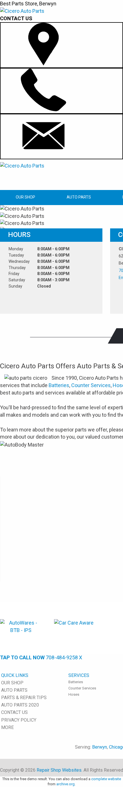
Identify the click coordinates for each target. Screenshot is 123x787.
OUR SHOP (25, 197)
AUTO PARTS (79, 197)
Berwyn (99, 747)
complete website (106, 779)
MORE (7, 727)
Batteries (59, 385)
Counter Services (91, 385)
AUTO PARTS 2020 (20, 705)
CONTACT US (14, 712)
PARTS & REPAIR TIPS (24, 697)
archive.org (65, 784)
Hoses (73, 694)
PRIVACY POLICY (18, 720)
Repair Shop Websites (59, 770)
